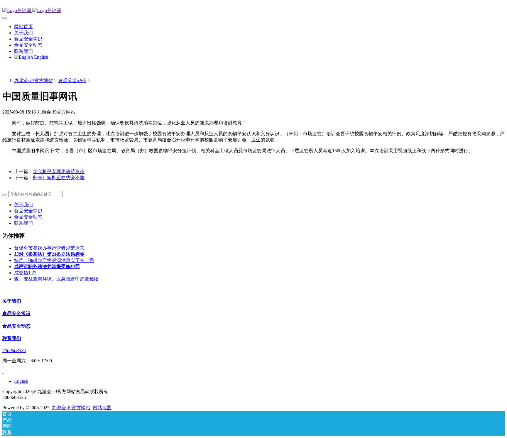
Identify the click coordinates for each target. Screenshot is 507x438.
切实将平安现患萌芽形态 (58, 171)
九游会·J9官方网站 (33, 80)
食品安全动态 (72, 80)
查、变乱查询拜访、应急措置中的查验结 (56, 278)
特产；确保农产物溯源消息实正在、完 (54, 260)
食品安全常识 (28, 210)
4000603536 (14, 350)
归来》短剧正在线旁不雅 (58, 177)
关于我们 (23, 204)
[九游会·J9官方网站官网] (253, 11)
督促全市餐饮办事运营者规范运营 (49, 248)
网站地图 (102, 407)
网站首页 (23, 26)
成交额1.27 (25, 272)
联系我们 (23, 223)
